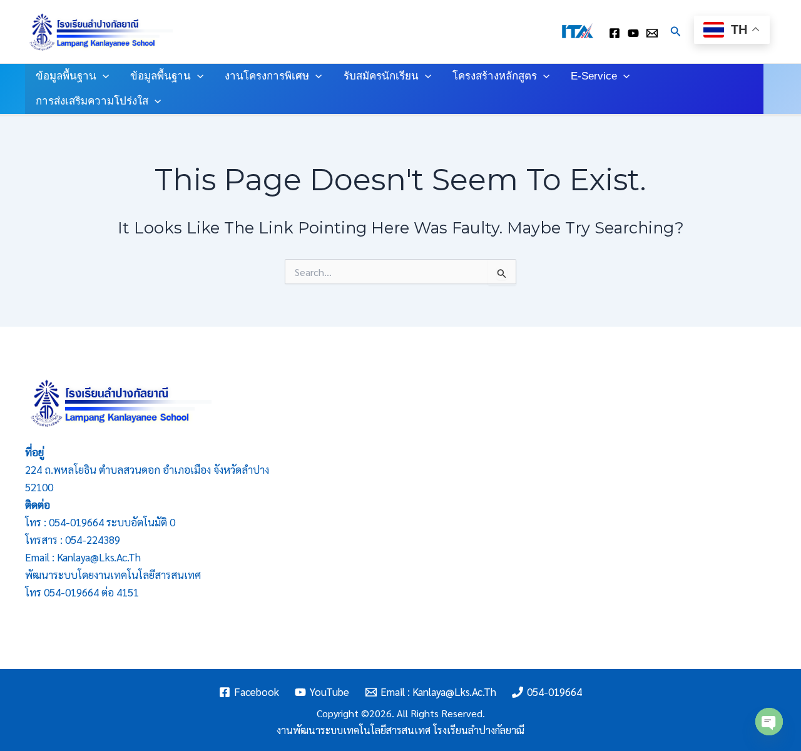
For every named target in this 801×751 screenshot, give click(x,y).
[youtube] (633, 33)
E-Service (594, 76)
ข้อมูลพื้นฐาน (66, 76)
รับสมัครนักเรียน (381, 76)
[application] (102, 76)
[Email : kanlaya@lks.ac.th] (652, 33)
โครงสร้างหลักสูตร (494, 76)
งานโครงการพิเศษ (267, 76)
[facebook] (614, 33)
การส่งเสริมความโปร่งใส (92, 101)
